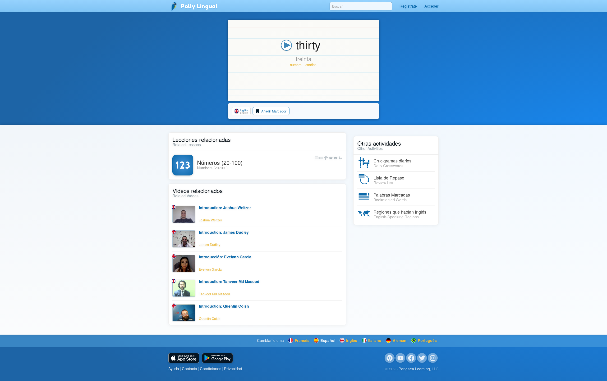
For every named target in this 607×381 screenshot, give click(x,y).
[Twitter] (422, 358)
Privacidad (233, 368)
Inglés (351, 340)
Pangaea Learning (414, 369)
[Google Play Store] (217, 358)
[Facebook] (411, 358)
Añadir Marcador (273, 111)
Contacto (189, 368)
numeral (296, 64)
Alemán (399, 340)
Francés (301, 340)
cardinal (311, 64)
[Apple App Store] (183, 358)
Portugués (427, 340)
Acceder (431, 6)
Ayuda (173, 368)
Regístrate (408, 6)
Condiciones (210, 368)
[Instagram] (433, 358)
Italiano (374, 340)
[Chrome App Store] (390, 358)
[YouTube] (400, 358)
